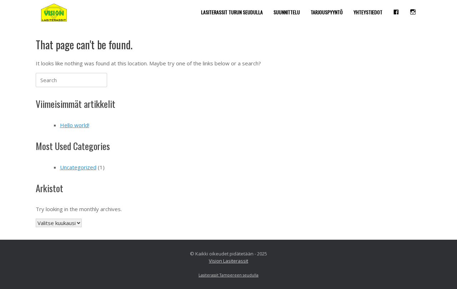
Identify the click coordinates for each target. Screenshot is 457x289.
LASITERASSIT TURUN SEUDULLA (232, 12)
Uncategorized (78, 167)
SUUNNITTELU (286, 12)
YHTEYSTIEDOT (367, 12)
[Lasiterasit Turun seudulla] (54, 12)
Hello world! (74, 125)
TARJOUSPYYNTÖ (327, 12)
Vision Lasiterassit (228, 261)
